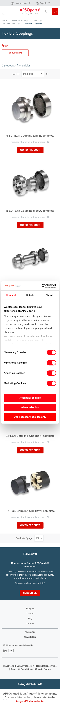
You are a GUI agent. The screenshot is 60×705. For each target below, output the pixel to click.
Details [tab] (30, 295)
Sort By (16, 74)
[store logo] (18, 11)
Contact (30, 613)
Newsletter (30, 637)
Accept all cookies (30, 397)
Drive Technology (20, 20)
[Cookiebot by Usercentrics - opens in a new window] (42, 286)
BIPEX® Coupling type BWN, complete (30, 435)
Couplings (37, 20)
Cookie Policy (43, 669)
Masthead (8, 665)
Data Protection (25, 665)
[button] (20, 3)
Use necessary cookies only (30, 416)
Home (4, 20)
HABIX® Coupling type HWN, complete (30, 511)
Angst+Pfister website (30, 701)
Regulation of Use (46, 665)
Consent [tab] (11, 295)
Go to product (30, 150)
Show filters (15, 52)
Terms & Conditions (22, 669)
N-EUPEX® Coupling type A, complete (30, 210)
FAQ (30, 618)
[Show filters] (5, 700)
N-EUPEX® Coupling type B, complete (30, 135)
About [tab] (49, 295)
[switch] (51, 363)
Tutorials (30, 623)
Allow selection (30, 407)
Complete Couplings (11, 23)
